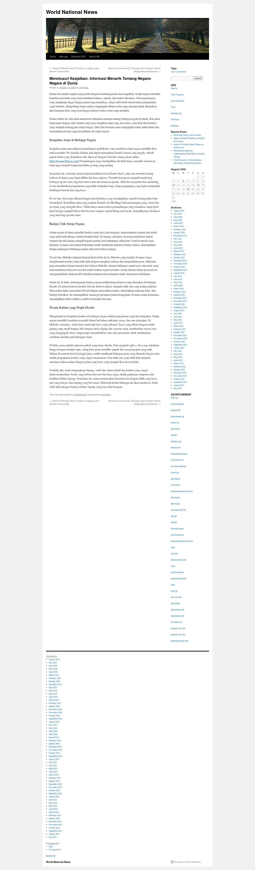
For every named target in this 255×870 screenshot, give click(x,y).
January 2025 (179, 257)
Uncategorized (80, 394)
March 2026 (179, 226)
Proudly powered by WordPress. (187, 861)
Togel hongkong (177, 100)
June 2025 (178, 241)
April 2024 (178, 285)
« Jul (173, 201)
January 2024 (179, 294)
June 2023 (178, 316)
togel (173, 71)
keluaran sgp (176, 441)
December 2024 (180, 260)
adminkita (83, 87)
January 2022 (179, 369)
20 (188, 189)
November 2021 (180, 375)
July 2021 (178, 388)
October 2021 (179, 378)
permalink (105, 394)
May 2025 (178, 244)
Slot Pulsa (175, 119)
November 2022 (180, 338)
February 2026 (180, 229)
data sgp (63, 56)
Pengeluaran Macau (179, 453)
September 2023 (180, 307)
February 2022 (180, 366)
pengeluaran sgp (177, 416)
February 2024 (180, 291)
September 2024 (180, 269)
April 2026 (178, 223)
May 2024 (178, 282)
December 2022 (180, 335)
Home (53, 56)
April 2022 (178, 360)
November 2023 (180, 301)
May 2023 (178, 319)
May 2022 (178, 357)
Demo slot (175, 422)
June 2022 (178, 354)
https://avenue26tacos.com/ (64, 161)
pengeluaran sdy (177, 609)
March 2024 (179, 288)
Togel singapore (177, 94)
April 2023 (178, 322)
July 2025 (178, 238)
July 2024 (178, 276)
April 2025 (178, 248)
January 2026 (179, 232)
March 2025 (179, 251)
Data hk (174, 88)
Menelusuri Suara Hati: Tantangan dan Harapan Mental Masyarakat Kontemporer (134, 70)
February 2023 (180, 329)
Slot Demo (175, 428)
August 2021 (179, 385)
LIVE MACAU (177, 459)
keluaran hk (175, 410)
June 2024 (178, 279)
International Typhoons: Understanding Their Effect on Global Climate (189, 153)
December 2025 (180, 235)
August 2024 (179, 272)
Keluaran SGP (78, 56)
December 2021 (180, 372)
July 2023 (178, 313)
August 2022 (179, 347)
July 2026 (178, 213)
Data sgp (174, 397)
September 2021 (180, 382)
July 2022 (178, 350)
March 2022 (179, 363)
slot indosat (175, 484)
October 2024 (179, 266)
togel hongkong (180, 71)
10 (173, 185)
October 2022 (179, 341)
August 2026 (179, 210)
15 (198, 185)
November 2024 (180, 263)
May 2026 (178, 219)
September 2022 (180, 344)
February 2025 (180, 254)
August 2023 (179, 310)
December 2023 (180, 297)
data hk (174, 435)
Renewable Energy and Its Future (187, 134)
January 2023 (179, 332)
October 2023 (179, 304)
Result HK (94, 56)
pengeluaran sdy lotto (179, 640)
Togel (173, 106)
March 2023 (179, 325)
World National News (71, 11)
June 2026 (178, 216)
